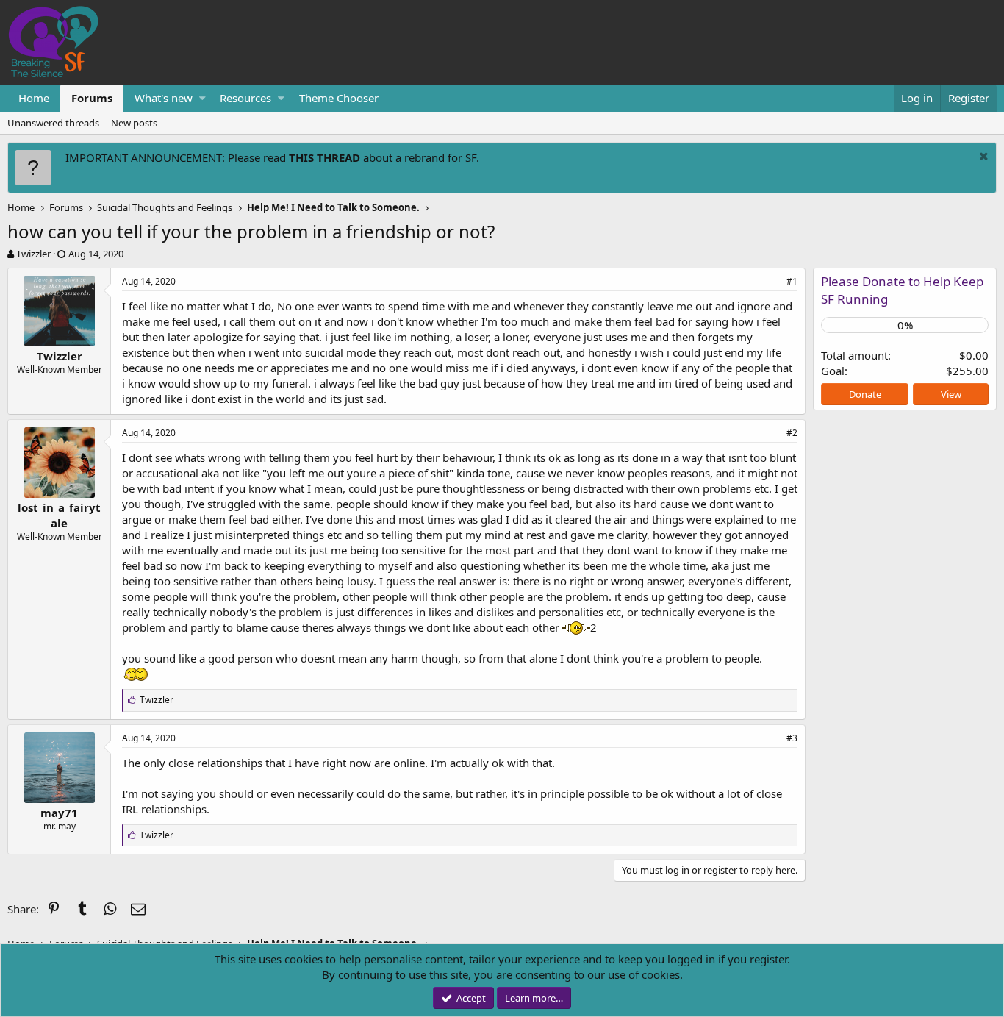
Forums (91, 97)
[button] (202, 98)
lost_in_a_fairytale (59, 515)
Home (33, 97)
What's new (164, 97)
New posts (134, 122)
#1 (791, 281)
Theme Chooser (339, 97)
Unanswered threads (53, 122)
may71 (59, 812)
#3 (791, 738)
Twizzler (33, 253)
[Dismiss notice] (982, 157)
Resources (245, 97)
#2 (791, 433)
